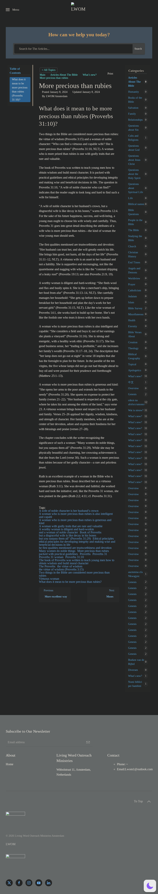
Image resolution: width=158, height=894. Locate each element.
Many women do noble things (57, 551)
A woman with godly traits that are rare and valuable (71, 526)
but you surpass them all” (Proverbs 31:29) (65, 538)
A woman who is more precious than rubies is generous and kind (75, 521)
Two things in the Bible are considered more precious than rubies (74, 574)
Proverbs (85, 554)
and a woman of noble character (58, 532)
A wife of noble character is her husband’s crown (68, 510)
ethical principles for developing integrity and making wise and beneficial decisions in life (77, 543)
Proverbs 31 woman (51, 557)
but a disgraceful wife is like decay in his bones (67, 535)
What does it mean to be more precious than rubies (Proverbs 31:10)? (19, 89)
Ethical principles (103, 538)
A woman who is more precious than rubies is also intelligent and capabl (76, 515)
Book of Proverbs (90, 532)
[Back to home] (79, 9)
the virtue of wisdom (69, 566)
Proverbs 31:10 (74, 557)
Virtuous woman (49, 578)
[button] (12, 9)
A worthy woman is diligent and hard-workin (66, 529)
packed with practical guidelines (58, 554)
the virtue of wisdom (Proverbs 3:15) (61, 569)
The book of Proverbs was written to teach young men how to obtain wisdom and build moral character (76, 561)
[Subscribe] (88, 742)
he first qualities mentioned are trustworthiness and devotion (75, 547)
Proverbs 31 (99, 554)
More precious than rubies (93, 551)
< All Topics (48, 70)
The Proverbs (47, 566)
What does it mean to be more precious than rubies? (70, 581)
